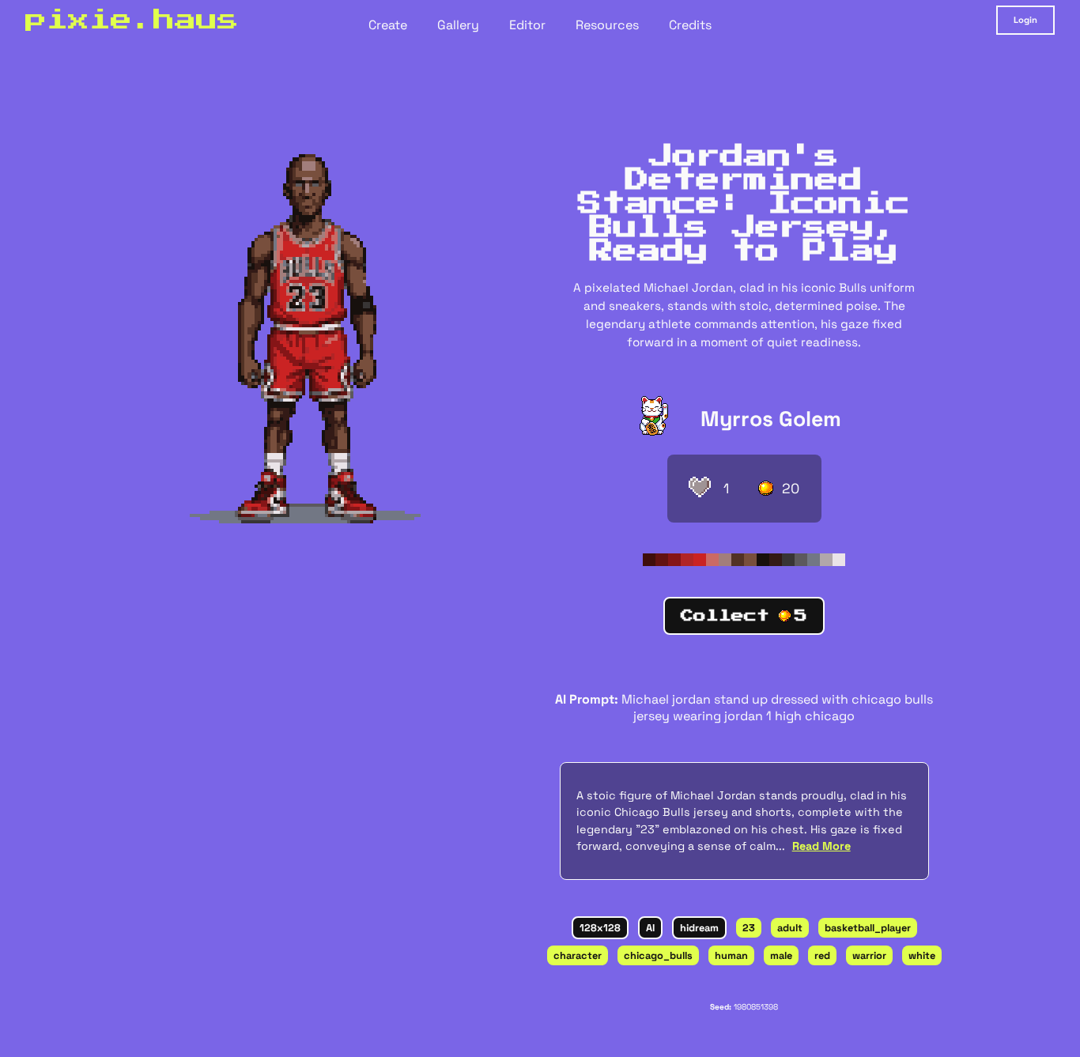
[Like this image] (700, 488)
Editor (527, 25)
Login (1025, 19)
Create (387, 25)
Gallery (458, 25)
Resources (607, 25)
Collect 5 (744, 616)
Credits (690, 25)
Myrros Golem (770, 419)
